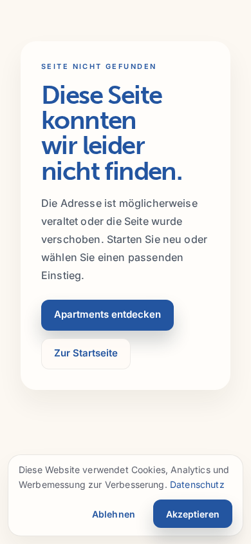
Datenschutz (197, 484)
